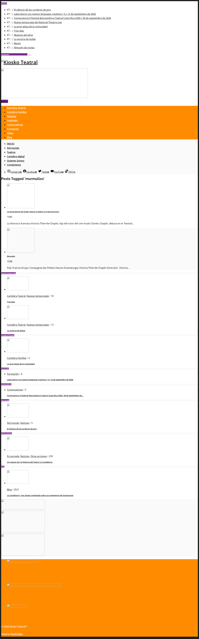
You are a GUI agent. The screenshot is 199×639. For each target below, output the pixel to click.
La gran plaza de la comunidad (30, 26)
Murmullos (11, 256)
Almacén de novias (24, 47)
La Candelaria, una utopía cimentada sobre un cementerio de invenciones (40, 495)
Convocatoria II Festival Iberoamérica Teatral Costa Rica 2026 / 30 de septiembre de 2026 (62, 18)
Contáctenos (14, 164)
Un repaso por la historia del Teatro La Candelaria (29, 462)
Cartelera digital (15, 156)
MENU (4, 101)
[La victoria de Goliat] (18, 318)
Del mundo (13, 148)
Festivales (12, 120)
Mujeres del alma (23, 35)
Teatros (11, 152)
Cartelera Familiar (17, 112)
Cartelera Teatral (16, 107)
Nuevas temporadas (38, 296)
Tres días (19, 30)
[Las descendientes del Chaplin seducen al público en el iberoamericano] (21, 207)
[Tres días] (18, 289)
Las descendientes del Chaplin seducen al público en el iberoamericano (33, 212)
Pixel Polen (17, 634)
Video (10, 133)
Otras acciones (38, 456)
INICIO (10, 143)
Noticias (11, 116)
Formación (13, 128)
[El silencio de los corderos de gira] (18, 416)
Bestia (17, 43)
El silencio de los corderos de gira (32, 9)
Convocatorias (15, 124)
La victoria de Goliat (25, 39)
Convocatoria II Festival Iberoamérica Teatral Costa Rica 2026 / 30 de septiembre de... (45, 395)
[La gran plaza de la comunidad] (18, 351)
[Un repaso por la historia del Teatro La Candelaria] (18, 449)
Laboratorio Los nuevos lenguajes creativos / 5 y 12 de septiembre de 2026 (55, 14)
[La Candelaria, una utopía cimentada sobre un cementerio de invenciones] (18, 483)
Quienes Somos (15, 160)
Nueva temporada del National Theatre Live (38, 22)
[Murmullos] (21, 252)
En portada (13, 456)
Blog (9, 137)
